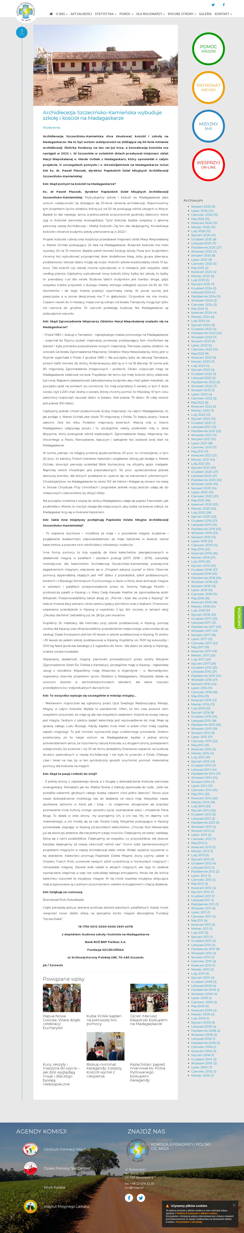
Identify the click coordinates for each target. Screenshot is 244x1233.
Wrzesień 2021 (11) (204, 435)
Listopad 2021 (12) (203, 427)
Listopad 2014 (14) (204, 769)
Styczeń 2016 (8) (202, 712)
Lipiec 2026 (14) (202, 211)
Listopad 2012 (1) (203, 867)
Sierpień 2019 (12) (203, 537)
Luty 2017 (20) (201, 659)
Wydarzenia (51, 127)
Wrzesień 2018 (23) (204, 582)
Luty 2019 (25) (201, 561)
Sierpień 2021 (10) (203, 439)
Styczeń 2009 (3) (203, 1022)
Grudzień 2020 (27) (204, 472)
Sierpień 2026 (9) (203, 206)
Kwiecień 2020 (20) (204, 504)
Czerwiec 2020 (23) (205, 496)
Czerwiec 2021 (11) (204, 447)
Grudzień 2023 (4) (204, 329)
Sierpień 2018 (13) (203, 586)
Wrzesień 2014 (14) (204, 777)
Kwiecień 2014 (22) (204, 798)
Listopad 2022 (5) (203, 378)
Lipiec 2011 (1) (200, 912)
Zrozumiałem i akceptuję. (189, 1222)
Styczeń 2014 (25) (203, 810)
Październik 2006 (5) (205, 1043)
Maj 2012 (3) (199, 883)
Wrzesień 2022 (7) (204, 386)
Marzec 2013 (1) (202, 851)
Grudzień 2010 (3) (203, 941)
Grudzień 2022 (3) (203, 374)
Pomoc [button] (125, 14)
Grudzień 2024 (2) (204, 288)
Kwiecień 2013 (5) (203, 847)
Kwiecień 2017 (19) (204, 651)
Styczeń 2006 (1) (202, 1055)
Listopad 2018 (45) (204, 573)
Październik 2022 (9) (205, 382)
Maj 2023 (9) (200, 353)
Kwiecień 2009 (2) (204, 1010)
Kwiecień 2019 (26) (204, 553)
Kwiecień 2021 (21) (204, 455)
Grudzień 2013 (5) (203, 814)
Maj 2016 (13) (200, 696)
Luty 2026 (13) (201, 231)
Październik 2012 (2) (205, 871)
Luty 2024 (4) (200, 321)
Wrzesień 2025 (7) (204, 251)
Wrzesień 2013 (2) (203, 827)
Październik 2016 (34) (206, 676)
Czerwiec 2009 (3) (204, 1002)
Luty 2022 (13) (201, 414)
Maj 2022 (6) (200, 402)
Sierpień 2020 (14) (204, 488)
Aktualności (81, 14)
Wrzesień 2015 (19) (204, 728)
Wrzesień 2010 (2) (203, 953)
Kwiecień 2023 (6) (203, 357)
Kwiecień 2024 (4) (204, 312)
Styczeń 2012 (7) (202, 892)
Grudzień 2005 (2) (204, 1059)
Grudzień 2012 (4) (203, 863)
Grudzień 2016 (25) (204, 667)
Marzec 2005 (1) (202, 1075)
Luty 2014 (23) (201, 806)
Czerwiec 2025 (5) (204, 263)
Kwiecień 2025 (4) (204, 272)
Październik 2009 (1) (205, 990)
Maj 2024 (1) (199, 308)
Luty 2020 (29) (201, 512)
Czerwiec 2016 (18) (204, 692)
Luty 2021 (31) (200, 463)
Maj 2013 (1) (199, 843)
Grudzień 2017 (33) (204, 618)
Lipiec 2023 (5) (201, 345)
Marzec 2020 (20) (203, 508)
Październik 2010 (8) (205, 949)
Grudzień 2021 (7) (203, 423)
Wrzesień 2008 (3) (204, 1034)
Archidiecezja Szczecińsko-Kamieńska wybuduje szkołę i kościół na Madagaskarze (102, 115)
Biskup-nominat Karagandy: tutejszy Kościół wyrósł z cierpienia (104, 1070)
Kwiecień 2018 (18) (204, 602)
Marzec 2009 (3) (203, 1014)
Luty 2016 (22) (201, 708)
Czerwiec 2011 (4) (203, 916)
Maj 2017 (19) (200, 647)
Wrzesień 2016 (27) (204, 680)
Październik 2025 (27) (206, 247)
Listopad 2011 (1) (202, 900)
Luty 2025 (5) (200, 280)
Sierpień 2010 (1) (202, 957)
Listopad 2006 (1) (203, 1038)
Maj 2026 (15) (200, 219)
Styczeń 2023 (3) (203, 370)
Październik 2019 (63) (206, 529)
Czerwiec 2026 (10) (204, 215)
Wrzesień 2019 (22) (204, 533)
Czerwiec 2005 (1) (203, 1071)
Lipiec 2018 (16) (202, 590)
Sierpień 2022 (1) (203, 390)
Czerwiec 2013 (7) (203, 839)
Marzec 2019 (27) (203, 557)
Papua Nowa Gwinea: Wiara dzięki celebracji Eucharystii (61, 1022)
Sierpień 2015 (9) (203, 733)
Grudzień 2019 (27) (204, 521)
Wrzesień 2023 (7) (204, 337)
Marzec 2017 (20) (203, 655)
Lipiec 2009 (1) (201, 998)
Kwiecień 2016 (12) (204, 700)
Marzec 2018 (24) (203, 606)
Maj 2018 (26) (200, 598)
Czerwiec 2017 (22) (204, 643)
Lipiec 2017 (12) (202, 639)
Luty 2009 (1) (200, 1018)
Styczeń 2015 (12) (203, 761)
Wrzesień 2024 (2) (204, 300)
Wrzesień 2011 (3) (203, 908)
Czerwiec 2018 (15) (204, 594)
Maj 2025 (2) (200, 268)
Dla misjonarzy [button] (149, 14)
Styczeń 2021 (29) (203, 467)
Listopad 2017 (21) (203, 622)
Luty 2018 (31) (200, 610)
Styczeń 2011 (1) (202, 937)
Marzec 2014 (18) (203, 802)
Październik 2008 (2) (205, 1030)
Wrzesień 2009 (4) (204, 994)
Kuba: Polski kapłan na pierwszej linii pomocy (104, 1020)
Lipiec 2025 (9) (201, 259)
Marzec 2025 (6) (202, 276)
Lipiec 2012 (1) (201, 875)
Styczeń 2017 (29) (203, 663)
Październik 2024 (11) (206, 296)
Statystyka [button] (104, 14)
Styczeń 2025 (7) (203, 284)
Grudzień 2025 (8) (204, 239)
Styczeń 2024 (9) (203, 325)
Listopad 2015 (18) (204, 720)
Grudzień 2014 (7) (203, 765)
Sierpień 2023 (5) (203, 341)
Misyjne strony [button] (181, 14)
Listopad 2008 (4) (203, 1026)
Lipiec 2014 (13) (202, 786)
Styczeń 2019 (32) (203, 565)
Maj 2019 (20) (200, 549)
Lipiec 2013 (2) (201, 835)
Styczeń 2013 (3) (202, 859)
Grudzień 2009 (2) (204, 982)
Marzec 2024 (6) (202, 317)
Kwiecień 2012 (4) (203, 888)
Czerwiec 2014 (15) (204, 790)
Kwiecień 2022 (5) (203, 406)
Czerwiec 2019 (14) (204, 545)
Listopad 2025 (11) (203, 243)
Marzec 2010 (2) (202, 969)
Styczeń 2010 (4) (202, 977)
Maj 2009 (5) (200, 1006)
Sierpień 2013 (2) (203, 831)
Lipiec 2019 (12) (202, 541)
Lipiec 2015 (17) (202, 737)
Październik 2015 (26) (206, 724)
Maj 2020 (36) (200, 500)
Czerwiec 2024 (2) (204, 304)
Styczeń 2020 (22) (204, 516)
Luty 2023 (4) (200, 366)
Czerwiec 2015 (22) (204, 741)
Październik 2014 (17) (206, 773)
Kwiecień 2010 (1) (203, 965)
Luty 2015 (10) (200, 757)
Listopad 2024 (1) (203, 292)
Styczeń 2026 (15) (203, 235)
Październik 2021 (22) (206, 431)
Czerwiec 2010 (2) (203, 961)
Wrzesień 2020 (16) (204, 484)
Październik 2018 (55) (206, 578)
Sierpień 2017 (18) (203, 635)
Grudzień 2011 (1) (203, 896)
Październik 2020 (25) (206, 480)
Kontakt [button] (222, 14)
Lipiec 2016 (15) (202, 688)
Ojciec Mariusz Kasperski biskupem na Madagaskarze (149, 1020)
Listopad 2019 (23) (204, 525)
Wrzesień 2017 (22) (204, 631)
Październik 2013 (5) (205, 822)
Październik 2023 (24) (206, 333)
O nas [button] (61, 14)
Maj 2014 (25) (200, 794)
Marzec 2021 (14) (203, 459)
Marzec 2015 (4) (202, 753)
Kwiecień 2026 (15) (204, 223)
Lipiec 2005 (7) (201, 1067)
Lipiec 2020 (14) (202, 492)
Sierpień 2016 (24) (204, 684)
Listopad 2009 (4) (203, 986)
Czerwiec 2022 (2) (204, 398)
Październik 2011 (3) (205, 904)
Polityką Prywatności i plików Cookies (197, 1213)
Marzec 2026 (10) (203, 227)
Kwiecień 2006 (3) (204, 1051)
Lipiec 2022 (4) (201, 394)
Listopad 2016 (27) (204, 671)
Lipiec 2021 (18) (202, 443)
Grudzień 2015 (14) (204, 716)
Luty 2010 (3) (200, 973)
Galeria (205, 14)
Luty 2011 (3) (199, 932)
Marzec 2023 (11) (203, 361)
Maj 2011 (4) (199, 920)
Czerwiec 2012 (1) (203, 879)
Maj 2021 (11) (200, 451)
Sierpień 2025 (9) (203, 255)
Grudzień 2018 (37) (204, 569)
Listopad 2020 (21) (204, 476)
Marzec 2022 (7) (202, 410)
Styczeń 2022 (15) (203, 418)
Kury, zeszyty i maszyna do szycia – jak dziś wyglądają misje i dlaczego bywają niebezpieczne (61, 1074)
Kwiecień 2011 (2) (203, 924)
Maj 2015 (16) (200, 745)
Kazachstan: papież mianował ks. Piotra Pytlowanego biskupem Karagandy (147, 1072)
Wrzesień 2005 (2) (204, 1063)
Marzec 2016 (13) (203, 704)
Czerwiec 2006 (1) (203, 1047)
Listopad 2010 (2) (203, 945)
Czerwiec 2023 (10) (204, 349)
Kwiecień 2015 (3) (203, 749)
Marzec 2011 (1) (202, 928)
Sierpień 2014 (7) (203, 782)
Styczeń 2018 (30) (203, 614)
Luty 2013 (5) (200, 855)
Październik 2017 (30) (206, 627)
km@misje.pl (134, 1187)
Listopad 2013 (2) (203, 818)
